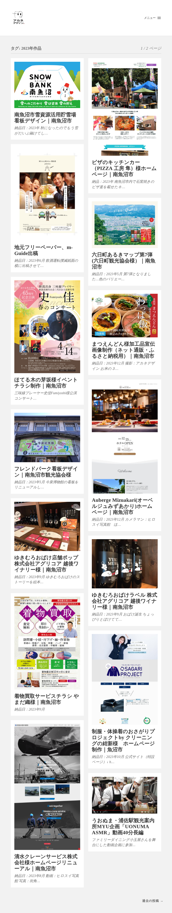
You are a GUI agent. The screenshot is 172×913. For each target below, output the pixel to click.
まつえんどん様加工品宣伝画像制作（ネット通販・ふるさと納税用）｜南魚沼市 (123, 350)
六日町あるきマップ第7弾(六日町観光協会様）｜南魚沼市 (123, 261)
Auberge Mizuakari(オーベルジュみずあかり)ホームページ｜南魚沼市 (122, 506)
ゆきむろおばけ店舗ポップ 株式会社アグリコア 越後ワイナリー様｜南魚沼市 (46, 563)
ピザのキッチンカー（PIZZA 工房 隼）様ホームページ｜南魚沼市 (124, 168)
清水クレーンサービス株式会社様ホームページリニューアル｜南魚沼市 (46, 862)
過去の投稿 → (152, 900)
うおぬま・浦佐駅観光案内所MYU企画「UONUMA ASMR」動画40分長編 (123, 826)
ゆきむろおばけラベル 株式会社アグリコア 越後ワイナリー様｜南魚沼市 (124, 601)
